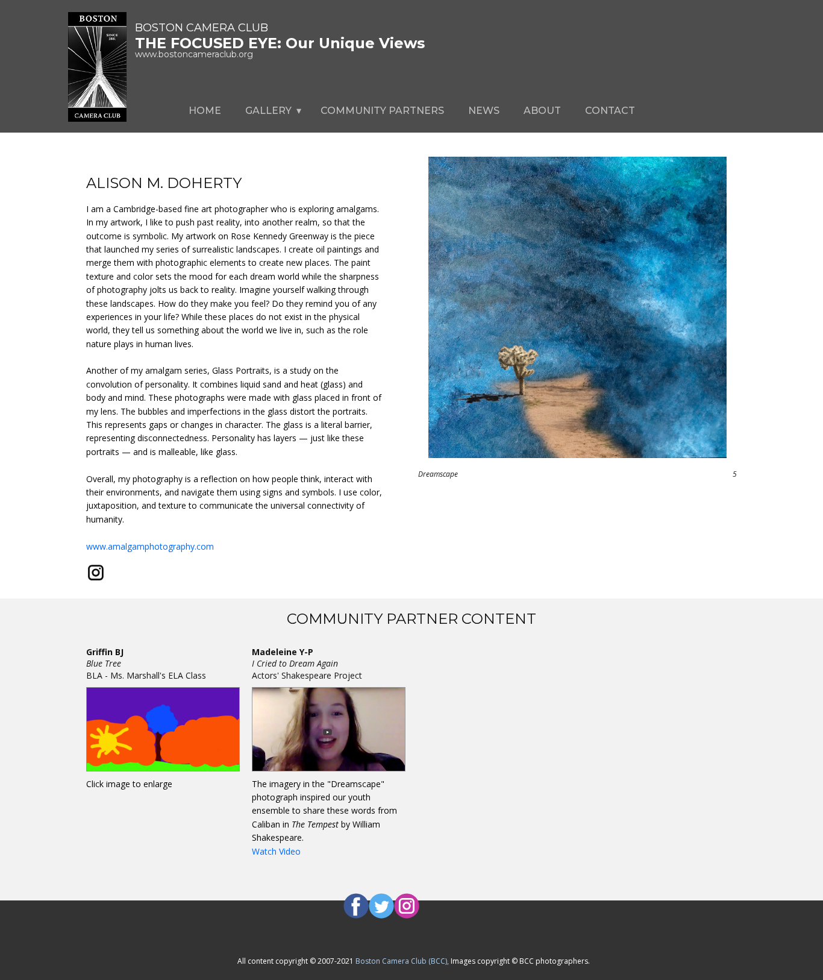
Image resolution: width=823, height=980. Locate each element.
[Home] (97, 67)
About (542, 110)
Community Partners (382, 110)
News (483, 110)
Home (205, 110)
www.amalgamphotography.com (150, 546)
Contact (610, 110)
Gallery (268, 110)
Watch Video (276, 851)
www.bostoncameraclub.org (194, 54)
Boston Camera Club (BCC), (403, 961)
